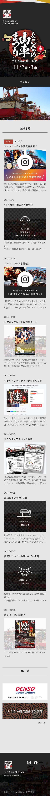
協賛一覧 (41, 723)
